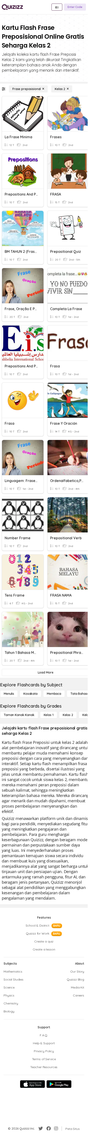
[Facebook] (48, 1128)
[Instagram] (56, 1128)
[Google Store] (59, 1084)
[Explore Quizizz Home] (12, 7)
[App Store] (32, 1084)
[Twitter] (40, 1128)
